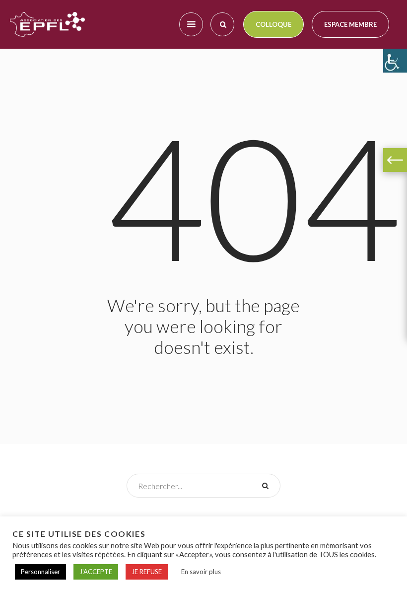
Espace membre (350, 24)
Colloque (273, 24)
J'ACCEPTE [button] (95, 572)
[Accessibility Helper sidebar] (395, 61)
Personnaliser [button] (40, 572)
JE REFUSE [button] (147, 572)
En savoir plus (201, 572)
